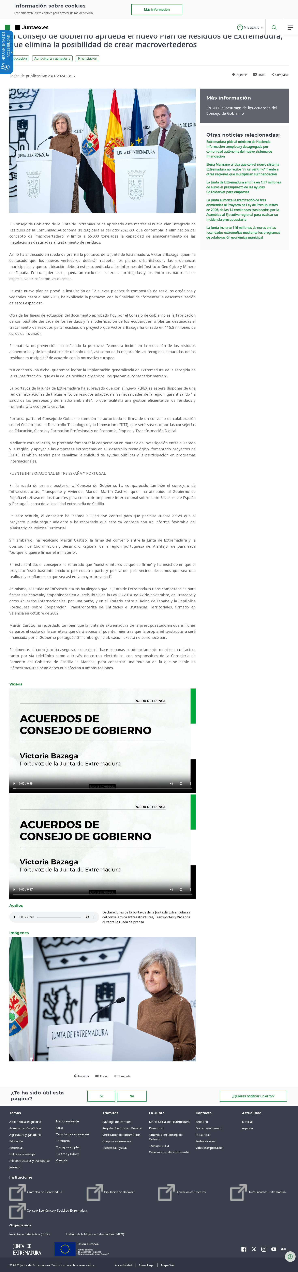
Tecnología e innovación (72, 1134)
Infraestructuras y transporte (29, 1161)
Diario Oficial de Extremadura (169, 1122)
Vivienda (62, 1160)
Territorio (63, 1141)
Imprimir (241, 75)
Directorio (156, 1128)
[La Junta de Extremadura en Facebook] (244, 1249)
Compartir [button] (281, 75)
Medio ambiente (67, 1121)
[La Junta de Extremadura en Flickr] (284, 1249)
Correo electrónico (209, 1128)
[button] (250, 27)
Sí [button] (101, 1096)
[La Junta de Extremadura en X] (254, 1249)
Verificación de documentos (121, 1135)
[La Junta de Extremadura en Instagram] (264, 1249)
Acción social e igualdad (25, 1122)
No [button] (132, 1096)
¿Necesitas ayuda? (114, 1148)
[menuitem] (78, 1121)
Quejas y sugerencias (116, 1141)
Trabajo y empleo (68, 1147)
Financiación (87, 58)
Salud (59, 1128)
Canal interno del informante (169, 1152)
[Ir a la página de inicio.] (19, 27)
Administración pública (25, 1128)
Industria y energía (22, 1154)
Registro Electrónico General (122, 1128)
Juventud (15, 1167)
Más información (157, 9)
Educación (19, 58)
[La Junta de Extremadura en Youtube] (274, 1249)
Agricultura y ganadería (52, 58)
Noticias (247, 1122)
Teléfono (202, 1122)
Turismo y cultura (67, 1154)
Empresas (16, 1148)
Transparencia (159, 1146)
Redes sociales (205, 1141)
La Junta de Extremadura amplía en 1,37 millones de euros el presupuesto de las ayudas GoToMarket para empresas (243, 187)
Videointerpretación (209, 1148)
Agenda (247, 1128)
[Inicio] (30, 1249)
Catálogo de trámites (116, 1122)
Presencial (203, 1135)
